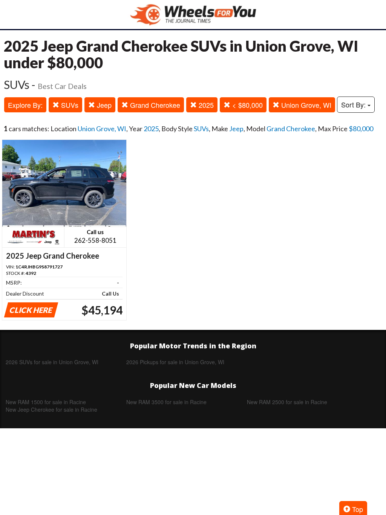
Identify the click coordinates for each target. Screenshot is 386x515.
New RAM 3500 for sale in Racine (166, 402)
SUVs (68, 105)
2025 (205, 105)
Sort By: (354, 104)
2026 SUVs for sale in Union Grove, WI (52, 362)
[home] (193, 14)
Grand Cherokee (154, 105)
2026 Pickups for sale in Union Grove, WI (175, 362)
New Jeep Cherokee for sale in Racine (51, 409)
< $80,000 (246, 105)
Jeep (103, 105)
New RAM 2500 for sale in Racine (287, 402)
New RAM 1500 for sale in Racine (46, 402)
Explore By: (25, 105)
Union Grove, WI (305, 105)
